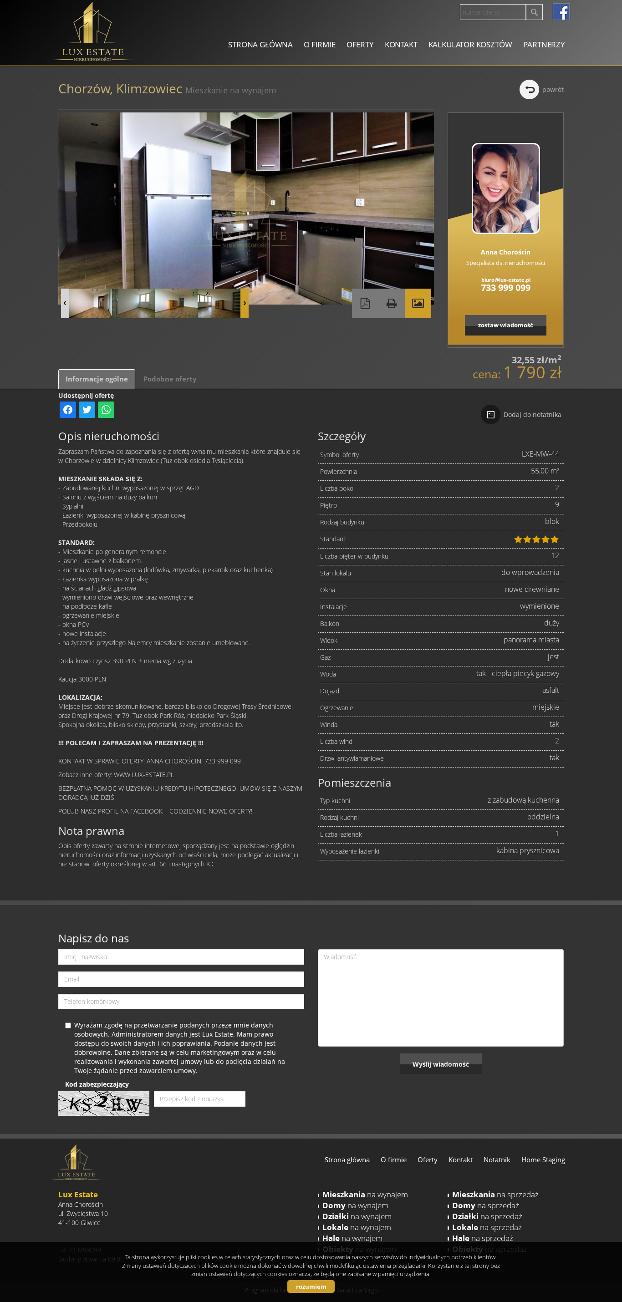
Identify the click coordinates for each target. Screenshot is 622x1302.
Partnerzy (544, 44)
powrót (553, 89)
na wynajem (365, 1194)
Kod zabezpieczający (97, 1084)
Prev (65, 303)
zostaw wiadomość (505, 325)
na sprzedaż (495, 1194)
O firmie (320, 44)
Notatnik (497, 1159)
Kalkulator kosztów (470, 44)
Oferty (360, 44)
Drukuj (391, 303)
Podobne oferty (170, 379)
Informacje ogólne (97, 379)
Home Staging (543, 1159)
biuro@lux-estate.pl (505, 279)
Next (244, 303)
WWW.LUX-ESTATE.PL (144, 774)
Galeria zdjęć (418, 303)
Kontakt (401, 44)
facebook (561, 11)
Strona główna (260, 44)
